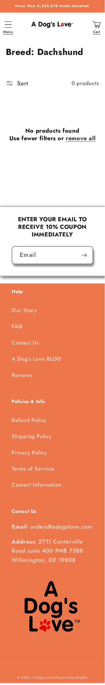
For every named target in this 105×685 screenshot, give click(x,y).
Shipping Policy (32, 436)
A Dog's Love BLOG (36, 359)
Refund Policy (29, 420)
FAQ (17, 326)
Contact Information (37, 485)
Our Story (24, 310)
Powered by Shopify (71, 677)
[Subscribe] (84, 255)
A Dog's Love (43, 677)
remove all (80, 138)
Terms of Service (33, 469)
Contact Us (25, 343)
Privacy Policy (29, 452)
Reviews (22, 375)
